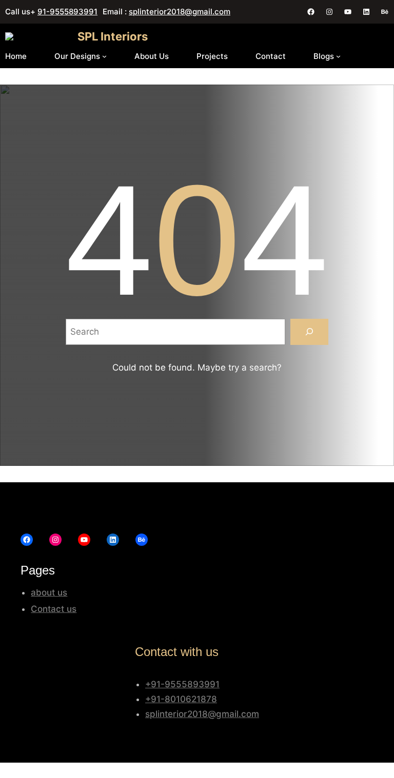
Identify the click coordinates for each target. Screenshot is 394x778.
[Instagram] (329, 12)
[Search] (309, 332)
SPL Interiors (112, 36)
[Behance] (385, 12)
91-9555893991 (67, 11)
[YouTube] (348, 12)
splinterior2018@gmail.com (179, 11)
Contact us (53, 609)
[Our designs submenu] (104, 56)
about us (49, 592)
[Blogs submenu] (338, 56)
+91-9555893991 (182, 684)
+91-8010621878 (181, 699)
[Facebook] (311, 12)
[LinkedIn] (366, 12)
